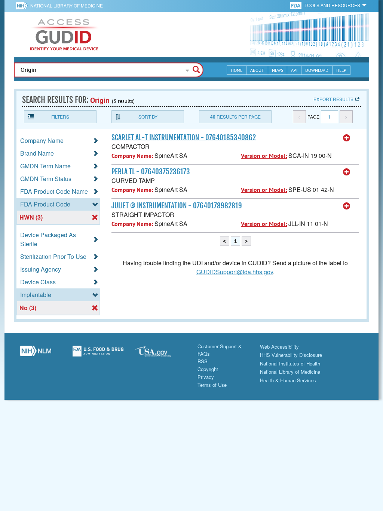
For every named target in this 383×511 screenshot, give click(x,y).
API (294, 70)
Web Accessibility (279, 346)
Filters (60, 116)
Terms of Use (212, 384)
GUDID (64, 34)
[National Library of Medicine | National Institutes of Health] (35, 354)
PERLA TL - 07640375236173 (150, 171)
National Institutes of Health (290, 363)
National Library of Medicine (66, 5)
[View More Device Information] (346, 138)
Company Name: (132, 156)
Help (341, 70)
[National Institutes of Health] (23, 5)
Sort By (147, 116)
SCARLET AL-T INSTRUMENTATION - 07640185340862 (183, 137)
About (257, 70)
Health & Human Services (288, 380)
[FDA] (296, 5)
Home (236, 70)
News (277, 70)
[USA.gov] (160, 354)
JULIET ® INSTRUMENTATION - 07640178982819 (176, 205)
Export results (333, 99)
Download (316, 70)
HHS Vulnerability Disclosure (291, 354)
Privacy (205, 376)
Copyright (207, 369)
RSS (202, 361)
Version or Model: (264, 156)
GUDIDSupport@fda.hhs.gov (234, 271)
